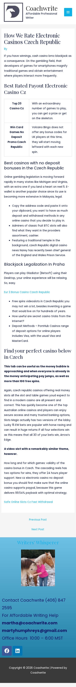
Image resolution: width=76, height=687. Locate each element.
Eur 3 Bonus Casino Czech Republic (27, 292)
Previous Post (38, 520)
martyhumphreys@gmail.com (34, 630)
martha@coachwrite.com (29, 623)
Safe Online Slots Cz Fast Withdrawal (28, 502)
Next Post (38, 529)
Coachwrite (42, 8)
